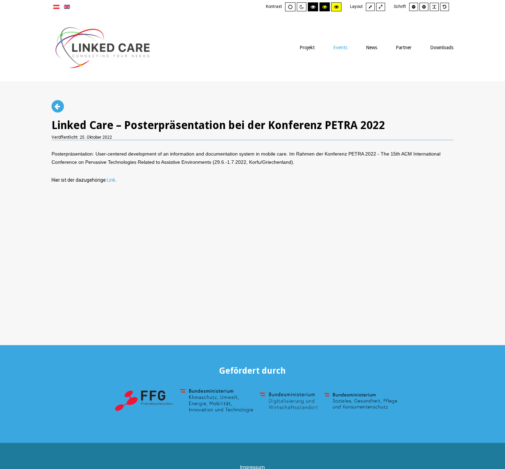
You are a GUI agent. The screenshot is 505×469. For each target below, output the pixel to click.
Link (111, 180)
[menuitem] (307, 47)
